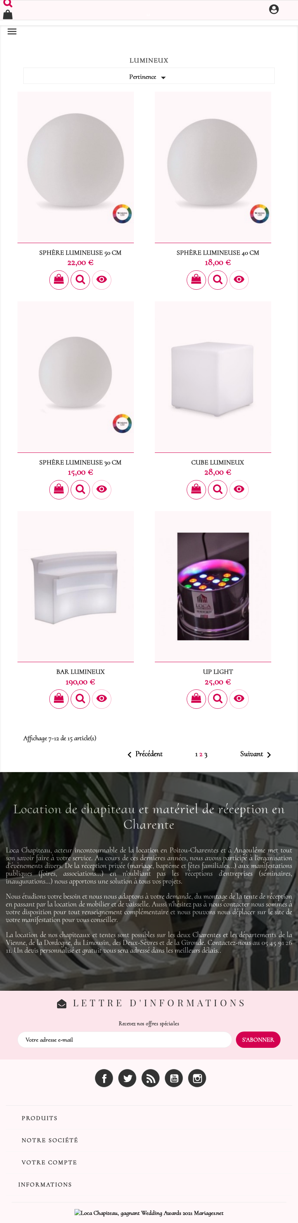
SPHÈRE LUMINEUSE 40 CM (218, 253)
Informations (45, 1184)
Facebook (104, 1078)
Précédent (143, 755)
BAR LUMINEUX (80, 672)
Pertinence (149, 78)
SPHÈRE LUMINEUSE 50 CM (80, 253)
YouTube (174, 1078)
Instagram (197, 1078)
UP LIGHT (218, 672)
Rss (150, 1078)
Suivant (257, 755)
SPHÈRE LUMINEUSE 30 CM (80, 462)
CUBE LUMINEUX (217, 462)
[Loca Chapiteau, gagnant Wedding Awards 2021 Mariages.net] (149, 1212)
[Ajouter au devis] (59, 280)
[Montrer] (80, 280)
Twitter (127, 1078)
